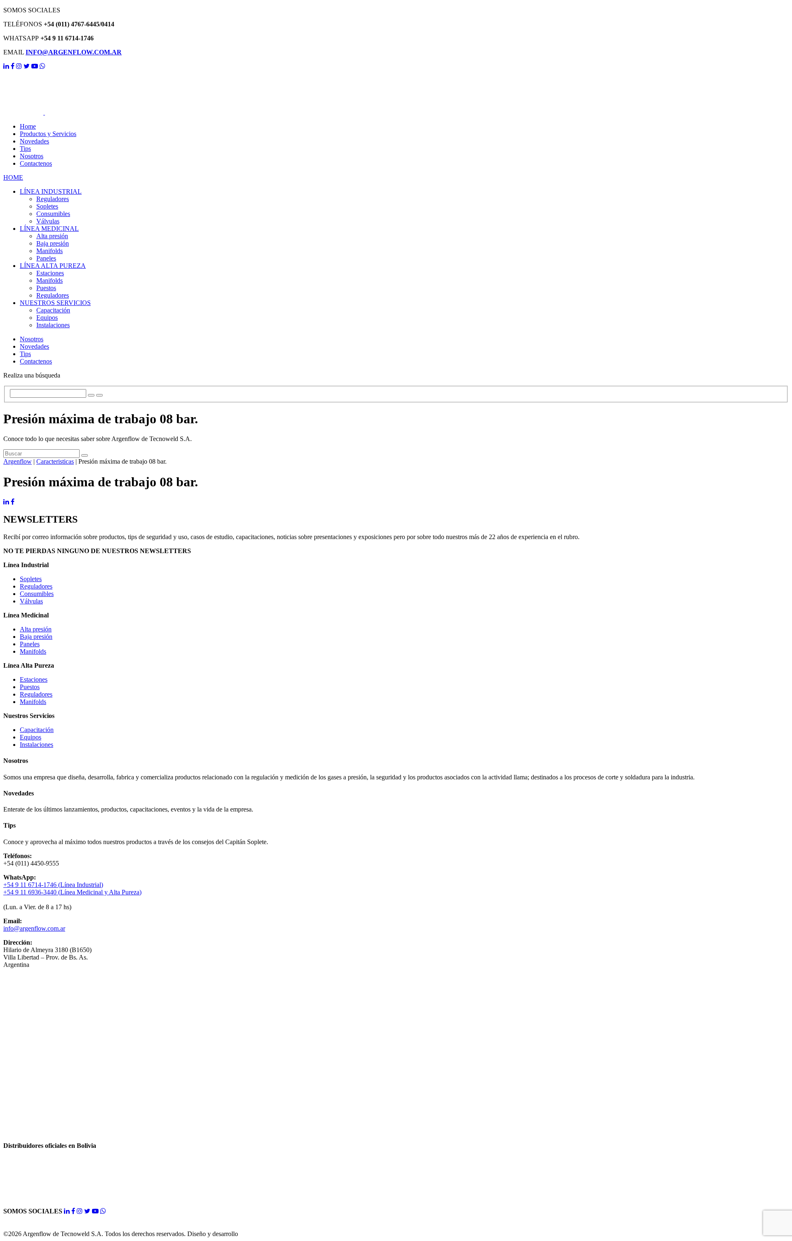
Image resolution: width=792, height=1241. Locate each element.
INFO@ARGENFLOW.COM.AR (74, 52)
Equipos (47, 317)
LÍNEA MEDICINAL (49, 228)
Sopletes (47, 206)
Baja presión (52, 243)
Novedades (34, 141)
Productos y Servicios (48, 133)
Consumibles (53, 213)
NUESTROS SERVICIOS (55, 302)
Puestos (46, 287)
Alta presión (52, 235)
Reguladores (52, 198)
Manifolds (49, 250)
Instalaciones (53, 324)
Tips (25, 148)
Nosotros (31, 156)
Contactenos (36, 163)
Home (28, 126)
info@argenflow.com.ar (34, 928)
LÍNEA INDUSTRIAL (51, 191)
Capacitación (53, 310)
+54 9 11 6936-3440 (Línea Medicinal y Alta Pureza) (72, 892)
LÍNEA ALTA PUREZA (53, 265)
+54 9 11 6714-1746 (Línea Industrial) (53, 884)
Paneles (46, 258)
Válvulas (47, 221)
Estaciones (50, 273)
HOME (13, 177)
